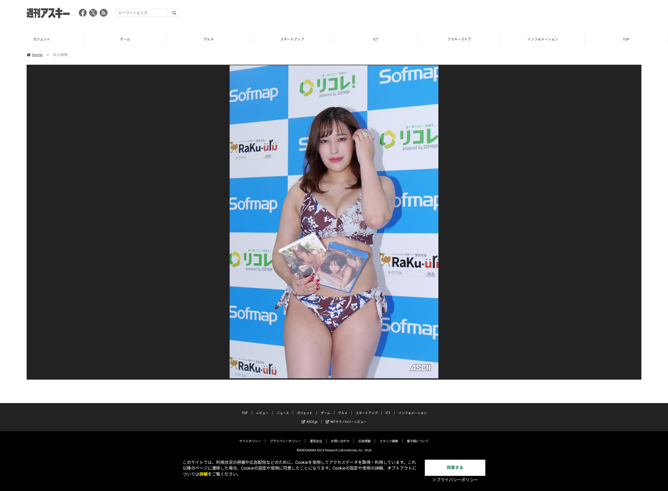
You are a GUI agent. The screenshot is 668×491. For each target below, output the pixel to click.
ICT (375, 39)
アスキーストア (459, 39)
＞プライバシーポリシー (455, 479)
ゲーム (125, 39)
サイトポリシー (250, 441)
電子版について (418, 441)
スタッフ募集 (388, 441)
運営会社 (316, 441)
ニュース (283, 412)
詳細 (203, 474)
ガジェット (41, 39)
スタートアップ (292, 39)
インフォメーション (542, 39)
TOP (626, 39)
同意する (455, 467)
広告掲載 (364, 441)
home (37, 54)
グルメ (209, 39)
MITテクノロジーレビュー (349, 421)
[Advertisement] (546, 14)
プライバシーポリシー (285, 441)
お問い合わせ (340, 441)
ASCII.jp (312, 421)
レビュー (262, 412)
